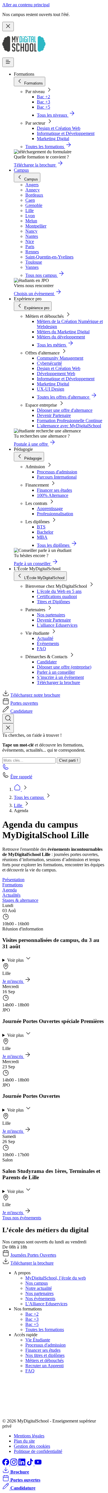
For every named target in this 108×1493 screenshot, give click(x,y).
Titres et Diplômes (53, 601)
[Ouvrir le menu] (8, 62)
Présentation (13, 879)
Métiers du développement (61, 336)
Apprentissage (50, 508)
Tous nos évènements (21, 1217)
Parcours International (57, 477)
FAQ (41, 648)
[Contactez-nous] (5, 768)
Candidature (21, 711)
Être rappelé (21, 776)
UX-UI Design (50, 389)
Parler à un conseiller (56, 672)
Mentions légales (29, 1435)
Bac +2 (43, 96)
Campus (21, 170)
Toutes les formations (44, 1329)
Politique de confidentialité (38, 1451)
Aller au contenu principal (26, 4)
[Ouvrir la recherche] (8, 718)
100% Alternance (52, 495)
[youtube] (38, 1463)
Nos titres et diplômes (45, 1355)
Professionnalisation (55, 513)
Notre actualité (38, 1288)
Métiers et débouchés (44, 1360)
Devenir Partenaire (54, 415)
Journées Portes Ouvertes (33, 1255)
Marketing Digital (53, 138)
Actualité (45, 638)
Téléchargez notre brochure (35, 695)
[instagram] (14, 1463)
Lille (18, 805)
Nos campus (36, 1283)
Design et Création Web (58, 128)
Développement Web (56, 373)
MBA (42, 537)
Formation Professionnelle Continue (69, 420)
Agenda (9, 889)
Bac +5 (43, 107)
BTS (41, 526)
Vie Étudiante (37, 1339)
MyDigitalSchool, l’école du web (55, 1277)
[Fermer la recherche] (8, 728)
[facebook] (6, 1463)
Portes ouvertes (24, 703)
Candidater (47, 661)
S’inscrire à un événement (60, 677)
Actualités (11, 895)
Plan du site (24, 1441)
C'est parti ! (68, 760)
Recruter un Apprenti (44, 1365)
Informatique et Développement (65, 133)
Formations (12, 884)
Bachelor (45, 532)
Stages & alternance (20, 900)
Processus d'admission (57, 471)
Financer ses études (54, 490)
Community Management (60, 358)
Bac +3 (43, 101)
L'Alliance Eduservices (46, 1303)
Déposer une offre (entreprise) (64, 667)
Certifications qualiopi (57, 596)
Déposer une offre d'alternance (64, 410)
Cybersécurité (49, 363)
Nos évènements (40, 1298)
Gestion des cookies (32, 1446)
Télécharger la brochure (58, 682)
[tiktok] (30, 1463)
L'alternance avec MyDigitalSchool (69, 425)
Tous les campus (29, 797)
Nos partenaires (51, 614)
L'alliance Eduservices (57, 625)
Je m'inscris (13, 981)
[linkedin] (22, 1463)
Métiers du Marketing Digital (63, 331)
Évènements (48, 643)
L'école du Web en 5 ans (59, 591)
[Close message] (8, 26)
